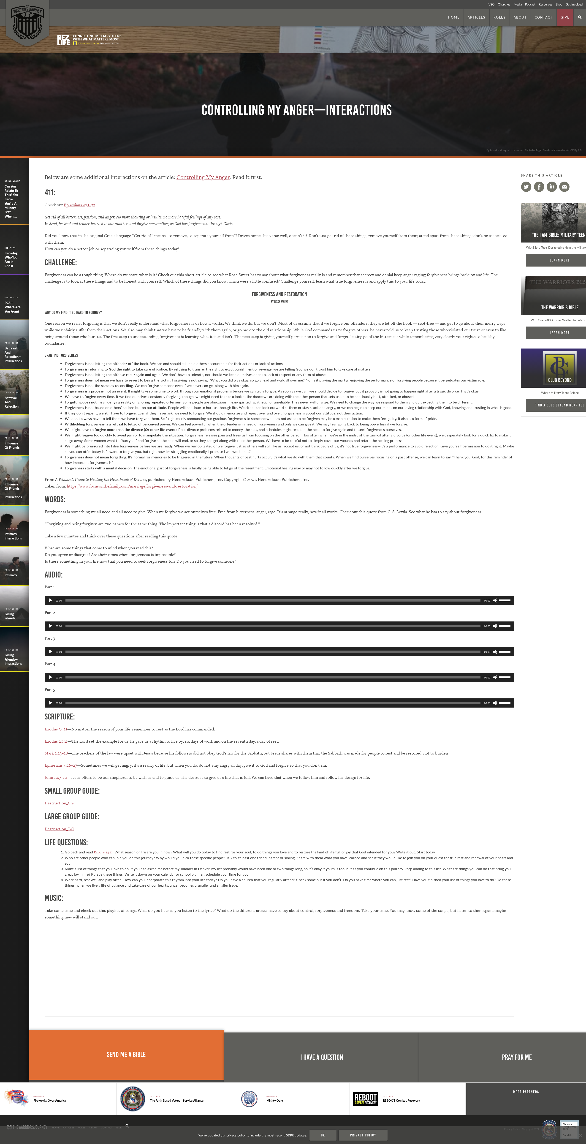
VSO (491, 4)
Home (454, 17)
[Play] (50, 600)
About (520, 17)
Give (565, 17)
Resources (545, 4)
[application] (279, 600)
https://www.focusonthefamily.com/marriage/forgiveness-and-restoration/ (132, 486)
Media (518, 4)
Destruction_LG (59, 829)
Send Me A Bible (126, 1055)
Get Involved (574, 4)
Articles (477, 17)
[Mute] (495, 600)
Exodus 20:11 (56, 741)
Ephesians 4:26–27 (61, 765)
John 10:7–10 (56, 777)
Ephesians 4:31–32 (79, 205)
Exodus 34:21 (56, 729)
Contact (544, 17)
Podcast (530, 4)
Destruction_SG (59, 803)
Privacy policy (363, 1135)
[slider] (505, 600)
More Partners (526, 1092)
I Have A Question (321, 1057)
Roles (500, 17)
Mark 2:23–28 (56, 753)
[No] (580, 1135)
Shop (559, 4)
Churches (504, 4)
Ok (323, 1135)
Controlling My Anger (203, 177)
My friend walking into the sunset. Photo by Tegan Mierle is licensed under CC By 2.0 (533, 150)
